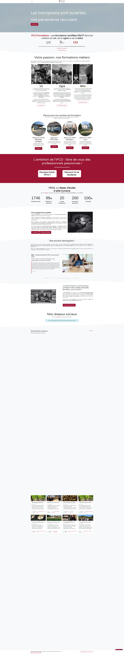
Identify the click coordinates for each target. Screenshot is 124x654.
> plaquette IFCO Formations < (62, 48)
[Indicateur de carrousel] (59, 30)
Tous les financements (69, 305)
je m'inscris (34, 24)
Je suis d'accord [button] (90, 651)
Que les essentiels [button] (83, 651)
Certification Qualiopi (45, 232)
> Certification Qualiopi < (62, 50)
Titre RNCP (35, 232)
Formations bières (83, 102)
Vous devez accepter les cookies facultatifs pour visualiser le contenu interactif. (62, 320)
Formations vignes (62, 105)
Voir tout (90, 330)
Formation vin (41, 105)
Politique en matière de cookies (36, 652)
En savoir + (69, 147)
